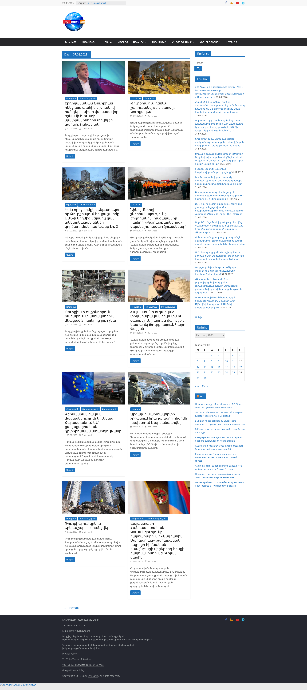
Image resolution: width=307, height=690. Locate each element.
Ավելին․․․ (200, 317)
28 (205, 378)
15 (212, 366)
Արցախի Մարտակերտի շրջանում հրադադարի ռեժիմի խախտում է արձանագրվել (158, 418)
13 (198, 366)
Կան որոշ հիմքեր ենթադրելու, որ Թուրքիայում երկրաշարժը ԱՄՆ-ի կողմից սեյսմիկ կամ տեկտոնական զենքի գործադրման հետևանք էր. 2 (93, 218)
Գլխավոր (71, 42)
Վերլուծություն (210, 42)
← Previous (71, 608)
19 (240, 366)
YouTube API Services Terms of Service (83, 664)
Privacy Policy (69, 653)
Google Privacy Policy (73, 670)
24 (226, 372)
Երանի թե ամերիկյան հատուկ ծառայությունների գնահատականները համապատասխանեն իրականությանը (218, 180)
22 (212, 372)
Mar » (205, 386)
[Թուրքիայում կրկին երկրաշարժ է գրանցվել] (93, 483)
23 (219, 372)
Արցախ (107, 42)
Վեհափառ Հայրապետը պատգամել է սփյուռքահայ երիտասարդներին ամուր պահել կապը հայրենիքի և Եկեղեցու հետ (220, 241)
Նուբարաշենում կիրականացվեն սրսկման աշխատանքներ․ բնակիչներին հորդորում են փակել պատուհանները (219, 142)
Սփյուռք (122, 42)
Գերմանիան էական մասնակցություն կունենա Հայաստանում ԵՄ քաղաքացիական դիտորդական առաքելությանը (93, 422)
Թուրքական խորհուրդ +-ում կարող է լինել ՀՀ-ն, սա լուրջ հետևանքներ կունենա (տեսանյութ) (217, 271)
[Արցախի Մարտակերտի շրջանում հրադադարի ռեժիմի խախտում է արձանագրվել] (159, 374)
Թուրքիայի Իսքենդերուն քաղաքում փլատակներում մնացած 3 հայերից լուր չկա (90, 316)
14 (205, 366)
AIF (202, 396)
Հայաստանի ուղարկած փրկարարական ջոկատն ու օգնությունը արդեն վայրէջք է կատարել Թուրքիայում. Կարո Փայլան (157, 320)
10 (226, 361)
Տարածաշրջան (88, 98)
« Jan (197, 386)
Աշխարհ (138, 42)
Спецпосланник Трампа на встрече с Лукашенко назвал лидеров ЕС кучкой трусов (216, 457)
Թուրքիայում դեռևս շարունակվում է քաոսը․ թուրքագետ (152, 107)
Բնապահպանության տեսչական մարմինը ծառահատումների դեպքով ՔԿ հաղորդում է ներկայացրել (219, 195)
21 (205, 372)
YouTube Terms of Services (76, 659)
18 (233, 366)
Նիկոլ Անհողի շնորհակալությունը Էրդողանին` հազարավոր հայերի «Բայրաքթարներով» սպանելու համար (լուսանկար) (158, 218)
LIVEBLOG (231, 42)
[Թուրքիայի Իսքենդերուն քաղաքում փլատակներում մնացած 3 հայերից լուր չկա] (93, 271)
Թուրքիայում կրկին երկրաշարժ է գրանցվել (86, 525)
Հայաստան (88, 42)
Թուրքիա (71, 98)
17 (226, 366)
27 (198, 378)
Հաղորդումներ (182, 42)
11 (233, 361)
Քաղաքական (159, 42)
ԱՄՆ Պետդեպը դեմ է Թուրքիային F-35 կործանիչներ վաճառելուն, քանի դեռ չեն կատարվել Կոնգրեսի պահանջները (219, 256)
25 (233, 372)
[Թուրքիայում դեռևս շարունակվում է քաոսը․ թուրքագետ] (159, 63)
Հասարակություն (157, 518)
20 (198, 372)
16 (219, 366)
